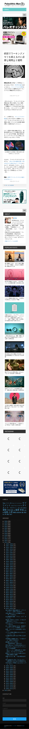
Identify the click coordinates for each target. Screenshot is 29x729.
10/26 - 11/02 (9, 559)
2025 (5, 523)
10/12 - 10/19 (9, 563)
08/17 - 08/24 (9, 577)
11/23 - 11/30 (9, 552)
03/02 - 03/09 (9, 674)
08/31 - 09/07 (9, 573)
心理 (9, 185)
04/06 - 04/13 (9, 666)
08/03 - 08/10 (9, 580)
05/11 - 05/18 (9, 601)
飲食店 (24, 508)
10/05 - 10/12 (9, 565)
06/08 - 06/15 (9, 594)
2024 (5, 524)
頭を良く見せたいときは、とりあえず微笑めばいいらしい (16, 620)
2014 (5, 542)
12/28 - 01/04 (9, 544)
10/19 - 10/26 (9, 561)
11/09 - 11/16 (9, 556)
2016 (5, 538)
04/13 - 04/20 (9, 608)
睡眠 (14, 512)
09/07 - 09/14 (9, 572)
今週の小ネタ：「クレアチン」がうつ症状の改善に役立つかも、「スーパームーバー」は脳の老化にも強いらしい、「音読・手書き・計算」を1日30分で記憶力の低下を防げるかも (14, 317)
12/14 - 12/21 (9, 547)
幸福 (22, 510)
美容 (25, 512)
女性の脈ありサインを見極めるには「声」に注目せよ (15, 614)
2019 (5, 533)
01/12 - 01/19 (9, 687)
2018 (5, 535)
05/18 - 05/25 (9, 599)
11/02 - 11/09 (9, 558)
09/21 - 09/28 (9, 568)
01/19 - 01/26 (9, 685)
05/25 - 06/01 (9, 598)
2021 (5, 530)
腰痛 (25, 510)
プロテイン (14, 508)
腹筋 (4, 514)
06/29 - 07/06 (9, 589)
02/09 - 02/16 (9, 680)
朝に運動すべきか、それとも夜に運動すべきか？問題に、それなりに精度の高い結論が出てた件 (14, 265)
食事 (6, 512)
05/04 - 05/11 (9, 603)
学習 (6, 185)
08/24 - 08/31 (9, 575)
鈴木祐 (15, 218)
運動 (5, 510)
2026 (5, 521)
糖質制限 (12, 185)
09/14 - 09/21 (9, 570)
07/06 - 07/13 (9, 587)
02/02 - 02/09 (9, 681)
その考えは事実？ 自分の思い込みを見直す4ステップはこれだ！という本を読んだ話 (14, 407)
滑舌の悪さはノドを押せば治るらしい (16, 645)
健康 (17, 510)
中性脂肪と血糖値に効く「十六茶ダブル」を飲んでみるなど (16, 639)
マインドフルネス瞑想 (17, 87)
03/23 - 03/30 (9, 669)
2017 (5, 537)
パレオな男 (14, 725)
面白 (8, 514)
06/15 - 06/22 (9, 592)
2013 (5, 690)
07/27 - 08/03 (9, 582)
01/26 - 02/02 (9, 683)
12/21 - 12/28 (9, 545)
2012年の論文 (18, 85)
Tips (4, 503)
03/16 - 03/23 (9, 671)
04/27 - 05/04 (9, 605)
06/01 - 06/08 (9, 596)
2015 (5, 540)
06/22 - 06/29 (9, 591)
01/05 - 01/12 (9, 688)
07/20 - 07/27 (9, 584)
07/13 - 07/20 (9, 585)
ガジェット (13, 503)
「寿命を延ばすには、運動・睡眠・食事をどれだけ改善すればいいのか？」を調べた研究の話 (14, 337)
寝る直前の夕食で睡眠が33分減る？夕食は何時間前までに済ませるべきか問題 (14, 355)
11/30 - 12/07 (9, 551)
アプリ (8, 503)
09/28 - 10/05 (9, 566)
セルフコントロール (16, 505)
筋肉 (12, 510)
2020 (5, 531)
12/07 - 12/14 (9, 549)
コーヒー (19, 503)
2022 (5, 528)
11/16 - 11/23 (9, 554)
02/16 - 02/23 (9, 678)
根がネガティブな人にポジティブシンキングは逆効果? (16, 647)
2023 (5, 526)
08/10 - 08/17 (9, 578)
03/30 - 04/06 (9, 667)
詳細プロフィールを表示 (11, 241)
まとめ (20, 508)
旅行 (11, 514)
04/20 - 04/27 (9, 606)
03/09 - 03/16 (9, 673)
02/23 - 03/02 (9, 676)
